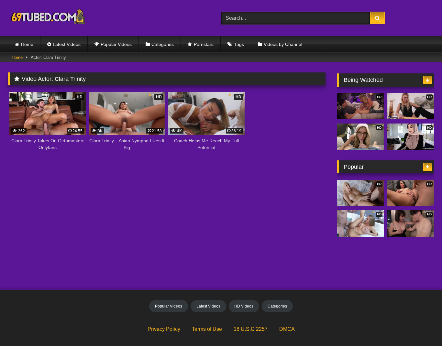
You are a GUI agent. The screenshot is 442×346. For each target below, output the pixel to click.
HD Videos (243, 306)
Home (27, 44)
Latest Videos (67, 44)
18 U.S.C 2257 (251, 329)
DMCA (287, 329)
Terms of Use (207, 329)
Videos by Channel (283, 44)
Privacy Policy (164, 329)
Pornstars (204, 44)
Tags (239, 44)
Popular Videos (116, 44)
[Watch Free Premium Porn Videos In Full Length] (49, 18)
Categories (162, 44)
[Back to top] (422, 326)
